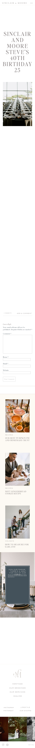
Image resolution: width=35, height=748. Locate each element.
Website (6, 370)
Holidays (9, 541)
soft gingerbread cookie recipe (15, 492)
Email (5, 364)
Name (5, 357)
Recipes (9, 488)
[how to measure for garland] (17, 522)
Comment (7, 333)
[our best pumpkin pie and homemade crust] (17, 415)
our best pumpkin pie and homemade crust (17, 439)
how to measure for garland (17, 545)
